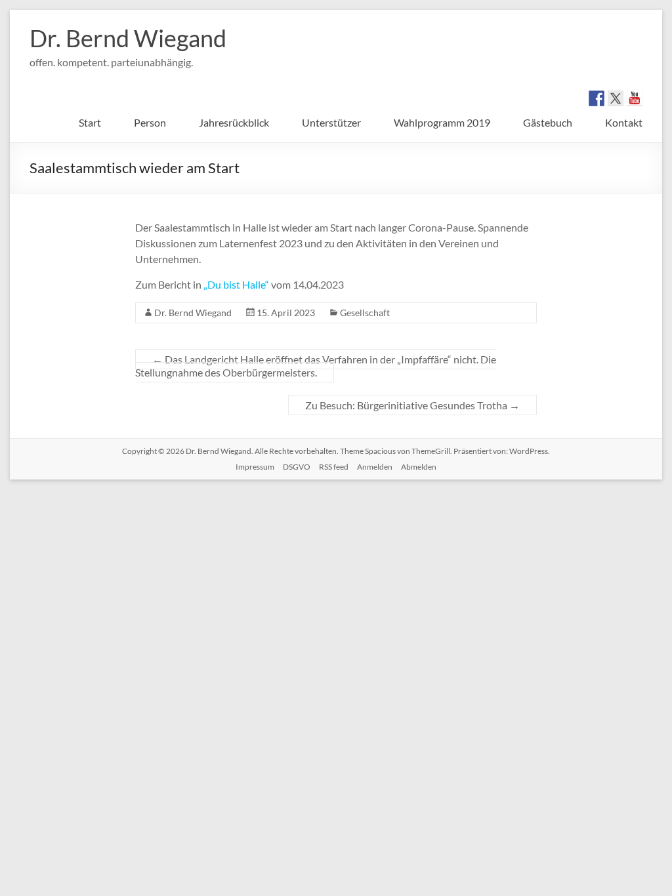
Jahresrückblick (234, 122)
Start (90, 122)
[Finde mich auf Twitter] (615, 98)
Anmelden (374, 467)
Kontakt (623, 122)
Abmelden (418, 467)
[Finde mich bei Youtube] (634, 98)
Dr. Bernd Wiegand (128, 38)
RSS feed (333, 467)
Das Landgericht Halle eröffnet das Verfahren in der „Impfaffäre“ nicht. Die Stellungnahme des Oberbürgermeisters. (315, 365)
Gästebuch (547, 122)
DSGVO (296, 467)
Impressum (255, 467)
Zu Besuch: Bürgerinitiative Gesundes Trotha (412, 405)
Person (150, 122)
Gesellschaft (365, 312)
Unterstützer (331, 122)
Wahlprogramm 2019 (442, 122)
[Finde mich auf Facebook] (596, 98)
